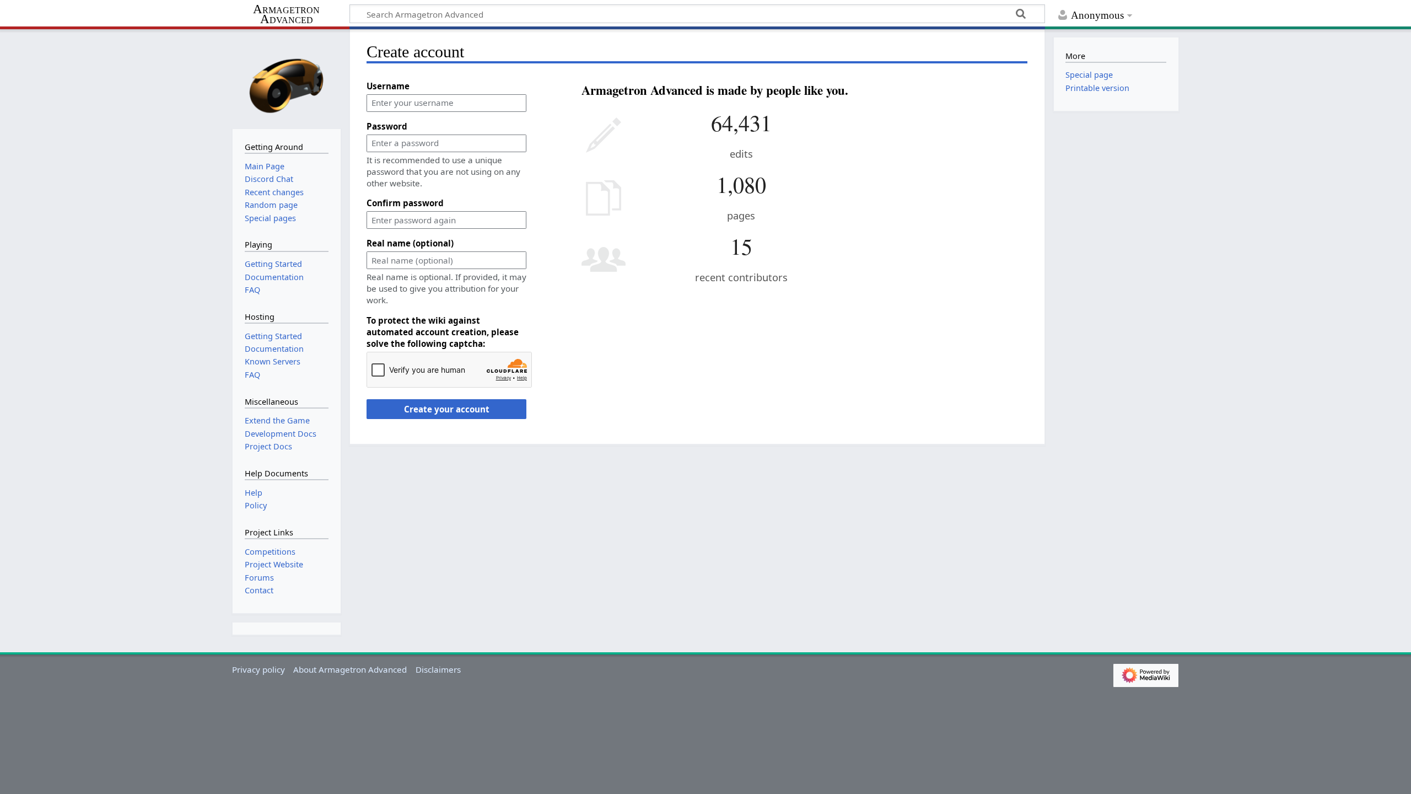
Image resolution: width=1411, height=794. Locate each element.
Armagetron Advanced (286, 14)
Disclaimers (438, 669)
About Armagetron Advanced (350, 669)
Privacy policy (258, 669)
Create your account (446, 409)
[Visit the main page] (286, 77)
